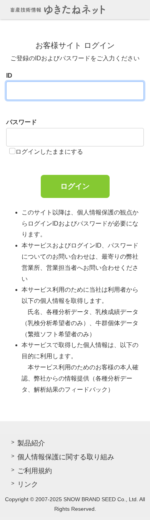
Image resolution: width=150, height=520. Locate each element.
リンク (27, 484)
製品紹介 (31, 443)
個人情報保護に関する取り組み (65, 457)
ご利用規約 (34, 471)
